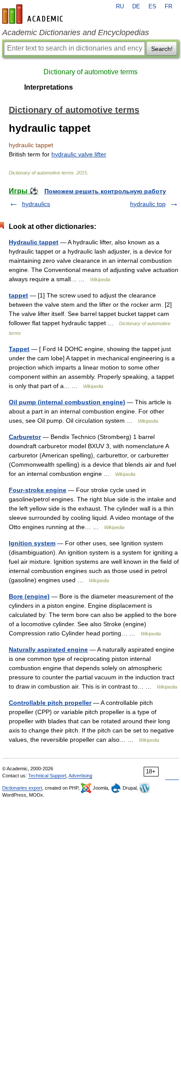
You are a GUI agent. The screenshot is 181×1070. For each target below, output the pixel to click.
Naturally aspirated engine (48, 649)
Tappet (19, 348)
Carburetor (25, 436)
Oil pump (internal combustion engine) (67, 402)
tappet (18, 295)
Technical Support (47, 775)
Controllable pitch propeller (50, 702)
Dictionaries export (22, 788)
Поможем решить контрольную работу (105, 191)
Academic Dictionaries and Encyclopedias (75, 32)
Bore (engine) (29, 596)
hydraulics (36, 203)
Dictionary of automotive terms (90, 72)
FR (168, 7)
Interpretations (48, 87)
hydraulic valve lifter (78, 154)
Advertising (80, 775)
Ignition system (32, 543)
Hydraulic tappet (33, 242)
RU (120, 7)
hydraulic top (148, 203)
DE (136, 7)
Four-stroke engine (37, 489)
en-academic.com (33, 14)
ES (152, 7)
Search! (162, 48)
